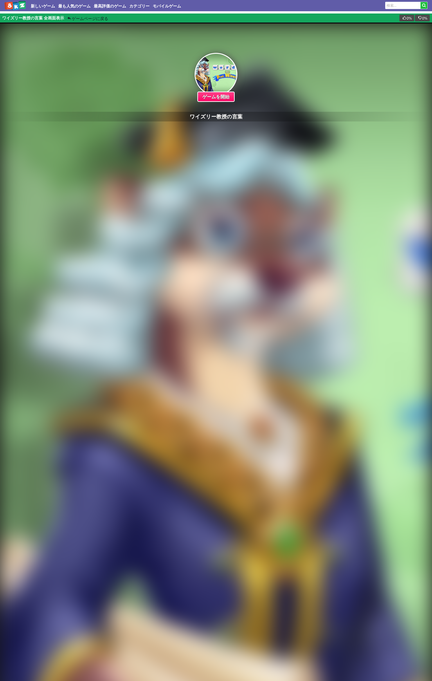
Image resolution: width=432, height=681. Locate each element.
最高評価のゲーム (110, 6)
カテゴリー (139, 6)
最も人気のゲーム (74, 6)
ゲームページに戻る (90, 18)
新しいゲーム (43, 6)
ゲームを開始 (216, 96)
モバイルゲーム (167, 6)
